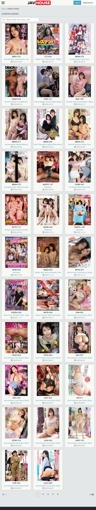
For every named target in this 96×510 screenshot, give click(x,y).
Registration (88, 3)
